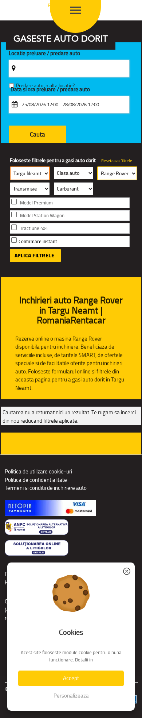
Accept (71, 678)
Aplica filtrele (35, 255)
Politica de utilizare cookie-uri (38, 471)
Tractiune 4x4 (34, 228)
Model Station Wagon (42, 215)
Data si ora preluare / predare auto (50, 89)
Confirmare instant (38, 241)
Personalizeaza (71, 695)
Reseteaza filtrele (116, 161)
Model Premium (36, 203)
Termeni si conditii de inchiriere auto (46, 487)
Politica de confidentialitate (36, 479)
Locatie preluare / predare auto (44, 53)
